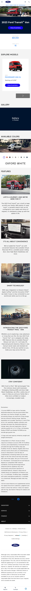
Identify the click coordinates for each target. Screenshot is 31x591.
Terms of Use (21, 528)
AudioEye (24, 535)
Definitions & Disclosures (11, 532)
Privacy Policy (22, 532)
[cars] (12, 499)
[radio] (4, 157)
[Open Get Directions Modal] (25, 2)
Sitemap (14, 528)
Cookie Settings (16, 538)
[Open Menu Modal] (2, 2)
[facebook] (18, 499)
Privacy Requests (8, 535)
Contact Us (8, 528)
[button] (23, 95)
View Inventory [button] (15, 28)
